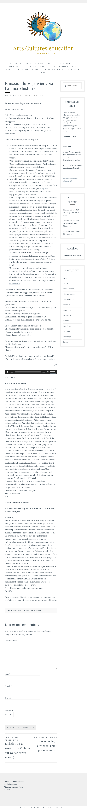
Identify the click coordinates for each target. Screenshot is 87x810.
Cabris (65, 284)
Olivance (66, 331)
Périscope (67, 337)
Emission (10, 95)
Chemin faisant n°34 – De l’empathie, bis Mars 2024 (72, 212)
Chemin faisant (35, 67)
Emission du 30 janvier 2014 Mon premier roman (45, 744)
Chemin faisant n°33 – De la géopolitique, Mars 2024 (71, 223)
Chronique (67, 305)
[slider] (53, 372)
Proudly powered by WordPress (31, 808)
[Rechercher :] (72, 86)
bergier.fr (44, 188)
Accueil (52, 64)
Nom (7, 674)
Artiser (66, 278)
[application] (31, 372)
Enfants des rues (54, 70)
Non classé (67, 326)
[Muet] (48, 372)
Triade (65, 342)
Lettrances (67, 64)
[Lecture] (8, 372)
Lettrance (67, 315)
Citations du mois (29, 70)
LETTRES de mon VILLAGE (62, 67)
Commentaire (12, 640)
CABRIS (9, 70)
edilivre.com (14, 283)
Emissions (14, 67)
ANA (27, 611)
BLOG (44, 73)
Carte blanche (68, 289)
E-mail (8, 686)
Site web (8, 698)
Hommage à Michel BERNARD (27, 64)
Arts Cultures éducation (43, 48)
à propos (74, 70)
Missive (66, 321)
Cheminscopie (68, 300)
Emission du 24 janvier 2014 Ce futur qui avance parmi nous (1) (17, 748)
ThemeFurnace (62, 808)
